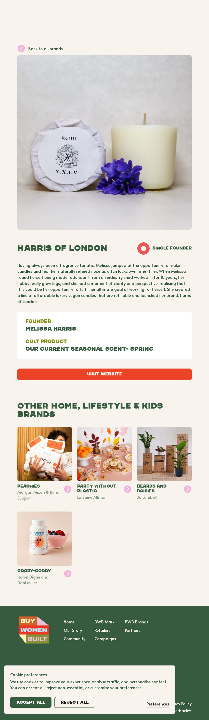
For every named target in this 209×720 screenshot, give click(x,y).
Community (74, 638)
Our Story (73, 630)
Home (69, 621)
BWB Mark (104, 621)
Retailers (102, 630)
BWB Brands (136, 621)
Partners (132, 630)
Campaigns (105, 638)
